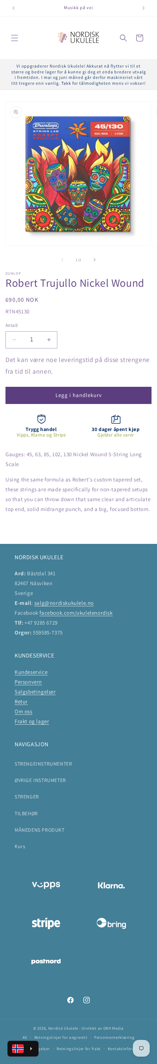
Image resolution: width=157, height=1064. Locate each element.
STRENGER (27, 796)
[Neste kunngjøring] (143, 8)
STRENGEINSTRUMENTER (43, 763)
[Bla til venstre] (62, 260)
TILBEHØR (26, 813)
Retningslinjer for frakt (79, 1048)
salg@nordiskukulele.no (64, 602)
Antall (11, 325)
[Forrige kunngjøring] (13, 8)
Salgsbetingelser (35, 691)
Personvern (28, 681)
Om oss (23, 711)
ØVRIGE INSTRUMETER (40, 780)
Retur (21, 701)
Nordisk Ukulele (63, 1028)
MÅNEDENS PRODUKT (40, 830)
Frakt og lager (32, 721)
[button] (15, 38)
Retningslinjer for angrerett (61, 1037)
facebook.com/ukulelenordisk (75, 612)
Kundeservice (31, 671)
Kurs (20, 846)
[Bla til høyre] (95, 260)
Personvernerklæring (114, 1037)
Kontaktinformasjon (127, 1048)
